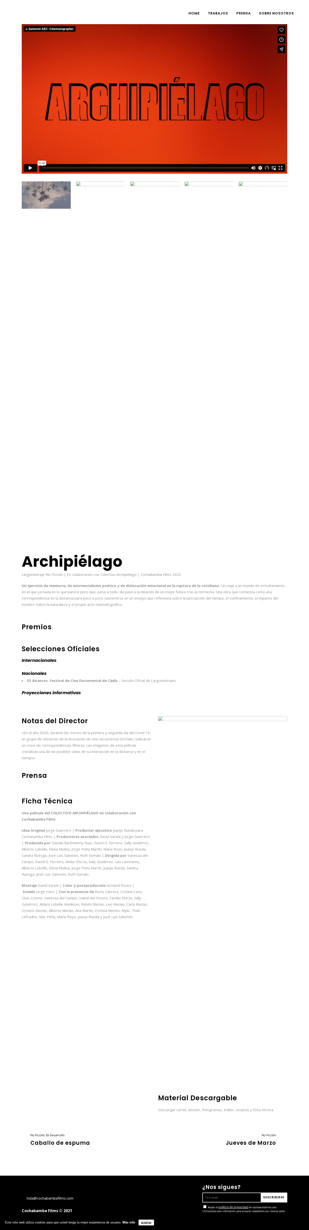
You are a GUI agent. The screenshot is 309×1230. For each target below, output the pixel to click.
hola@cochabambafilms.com (50, 1198)
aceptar (146, 1222)
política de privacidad (233, 1207)
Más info (128, 1222)
